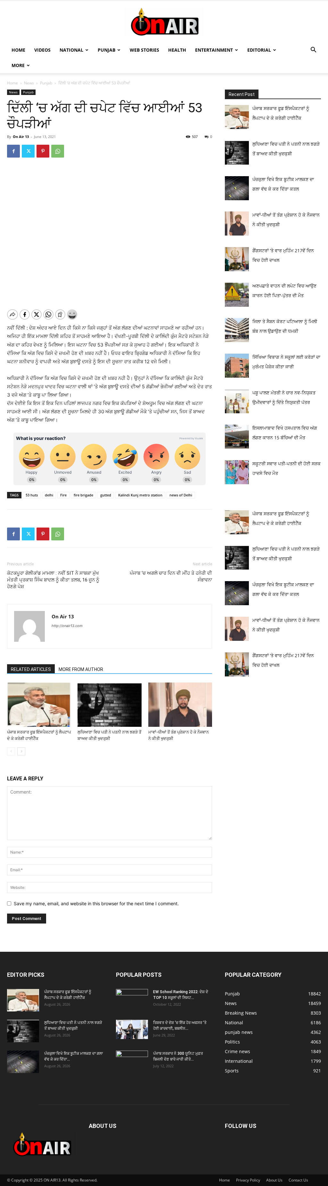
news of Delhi (180, 495)
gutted (105, 495)
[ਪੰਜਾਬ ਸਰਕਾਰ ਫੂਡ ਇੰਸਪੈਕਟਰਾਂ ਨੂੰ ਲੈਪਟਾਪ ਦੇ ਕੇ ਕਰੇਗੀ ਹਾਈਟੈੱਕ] (39, 704)
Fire (63, 495)
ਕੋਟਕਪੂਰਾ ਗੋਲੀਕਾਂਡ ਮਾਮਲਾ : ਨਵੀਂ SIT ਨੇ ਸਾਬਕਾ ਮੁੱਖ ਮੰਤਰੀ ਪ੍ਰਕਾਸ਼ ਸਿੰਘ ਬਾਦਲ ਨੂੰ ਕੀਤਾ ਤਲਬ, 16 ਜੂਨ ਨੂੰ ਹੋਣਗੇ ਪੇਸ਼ (53, 579)
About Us (274, 1180)
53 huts (32, 495)
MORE (18, 65)
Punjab (106, 50)
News (29, 83)
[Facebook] (13, 151)
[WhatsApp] (57, 151)
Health (177, 50)
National (71, 50)
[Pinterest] (43, 151)
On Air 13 (21, 136)
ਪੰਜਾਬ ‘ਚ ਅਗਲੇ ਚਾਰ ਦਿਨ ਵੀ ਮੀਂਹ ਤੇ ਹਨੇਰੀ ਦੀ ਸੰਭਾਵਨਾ (171, 576)
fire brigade (83, 495)
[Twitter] (28, 151)
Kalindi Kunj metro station (140, 495)
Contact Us (298, 1180)
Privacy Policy (248, 1180)
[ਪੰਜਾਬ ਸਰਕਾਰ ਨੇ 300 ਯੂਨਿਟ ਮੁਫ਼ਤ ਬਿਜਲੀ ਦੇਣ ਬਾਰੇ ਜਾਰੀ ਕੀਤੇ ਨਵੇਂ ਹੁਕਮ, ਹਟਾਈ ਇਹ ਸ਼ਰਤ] (132, 1060)
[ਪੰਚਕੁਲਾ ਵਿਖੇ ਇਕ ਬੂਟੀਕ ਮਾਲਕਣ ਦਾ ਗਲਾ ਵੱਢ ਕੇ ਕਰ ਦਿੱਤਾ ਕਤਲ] (23, 1062)
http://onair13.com (67, 625)
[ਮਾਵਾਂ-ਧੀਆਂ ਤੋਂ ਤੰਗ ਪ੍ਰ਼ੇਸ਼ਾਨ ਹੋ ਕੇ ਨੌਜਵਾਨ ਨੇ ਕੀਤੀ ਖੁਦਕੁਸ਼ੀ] (180, 704)
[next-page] (21, 751)
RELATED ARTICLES (31, 669)
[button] (313, 50)
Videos (42, 50)
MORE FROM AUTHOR (81, 669)
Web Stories (144, 50)
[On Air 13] (164, 21)
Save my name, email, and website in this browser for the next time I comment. (96, 903)
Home (18, 50)
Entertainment (214, 50)
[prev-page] (11, 751)
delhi (49, 495)
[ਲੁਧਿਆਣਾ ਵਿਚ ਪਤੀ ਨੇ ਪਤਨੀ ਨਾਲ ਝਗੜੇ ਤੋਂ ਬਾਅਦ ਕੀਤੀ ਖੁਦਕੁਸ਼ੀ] (109, 704)
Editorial (259, 50)
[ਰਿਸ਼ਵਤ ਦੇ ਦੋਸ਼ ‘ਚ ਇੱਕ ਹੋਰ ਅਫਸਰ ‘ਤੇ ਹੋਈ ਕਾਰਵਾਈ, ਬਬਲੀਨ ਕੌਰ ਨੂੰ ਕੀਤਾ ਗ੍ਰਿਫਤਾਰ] (132, 1029)
